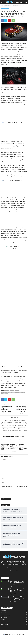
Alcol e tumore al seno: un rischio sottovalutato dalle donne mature (17, 582)
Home (2, 5)
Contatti (17, 632)
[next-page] (15, 452)
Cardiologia (3, 610)
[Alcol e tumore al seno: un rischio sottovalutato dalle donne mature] (5, 583)
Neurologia (3, 619)
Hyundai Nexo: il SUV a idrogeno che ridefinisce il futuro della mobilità (14, 447)
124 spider (12, 390)
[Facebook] (2, 20)
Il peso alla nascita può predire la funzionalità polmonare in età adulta (6, 409)
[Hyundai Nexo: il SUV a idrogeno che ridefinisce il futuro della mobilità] (14, 442)
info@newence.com (16, 567)
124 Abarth (7, 390)
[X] (5, 20)
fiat (23, 392)
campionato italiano (6, 392)
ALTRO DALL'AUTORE (19, 436)
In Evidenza (12, 444)
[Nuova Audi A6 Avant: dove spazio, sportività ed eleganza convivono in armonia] (23, 442)
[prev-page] (13, 452)
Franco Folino (5, 16)
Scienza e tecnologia (5, 615)
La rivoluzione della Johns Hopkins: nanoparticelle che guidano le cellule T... (17, 598)
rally (3, 393)
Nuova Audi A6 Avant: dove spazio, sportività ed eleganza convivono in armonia (23, 447)
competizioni (19, 392)
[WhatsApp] (13, 20)
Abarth (16, 390)
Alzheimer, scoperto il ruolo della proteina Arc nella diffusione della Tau (17, 590)
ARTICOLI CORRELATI (8, 436)
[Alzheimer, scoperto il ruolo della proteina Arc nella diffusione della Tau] (5, 591)
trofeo (6, 393)
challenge (13, 392)
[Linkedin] (14, 571)
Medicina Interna (4, 617)
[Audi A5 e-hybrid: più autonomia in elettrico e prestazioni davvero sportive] (5, 442)
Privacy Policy (11, 632)
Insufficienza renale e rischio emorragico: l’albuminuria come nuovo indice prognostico (21, 409)
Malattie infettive (4, 624)
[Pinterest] (9, 20)
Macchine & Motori (8, 5)
